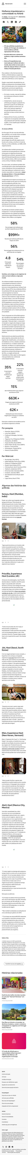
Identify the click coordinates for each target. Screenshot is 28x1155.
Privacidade (19, 1151)
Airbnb (5, 16)
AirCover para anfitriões (8, 1098)
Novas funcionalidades (7, 1116)
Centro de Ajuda (6, 1074)
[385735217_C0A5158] (14, 34)
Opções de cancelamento (8, 1085)
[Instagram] (6, 1147)
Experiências (12, 18)
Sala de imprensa (6, 1114)
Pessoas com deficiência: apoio (10, 1082)
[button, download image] (22, 29)
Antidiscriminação (6, 1079)
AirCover (4, 1077)
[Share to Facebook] (4, 22)
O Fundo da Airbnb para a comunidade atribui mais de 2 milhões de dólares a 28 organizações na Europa (11, 1053)
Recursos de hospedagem (8, 1100)
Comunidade (5, 18)
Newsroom (8, 4)
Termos (4, 1152)
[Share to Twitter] (8, 22)
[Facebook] (12, 1147)
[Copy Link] (20, 22)
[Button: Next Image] (8, 541)
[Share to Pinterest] (16, 22)
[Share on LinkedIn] (12, 22)
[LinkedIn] (9, 1147)
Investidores (5, 1122)
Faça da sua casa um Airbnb (9, 1095)
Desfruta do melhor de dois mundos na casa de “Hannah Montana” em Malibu (13, 996)
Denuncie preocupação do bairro (10, 1087)
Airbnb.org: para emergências (9, 1124)
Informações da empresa (13, 1152)
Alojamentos (22, 16)
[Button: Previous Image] (5, 541)
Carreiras (4, 1119)
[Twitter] (3, 1147)
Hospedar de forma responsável (10, 1106)
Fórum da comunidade (7, 1103)
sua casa (11, 658)
